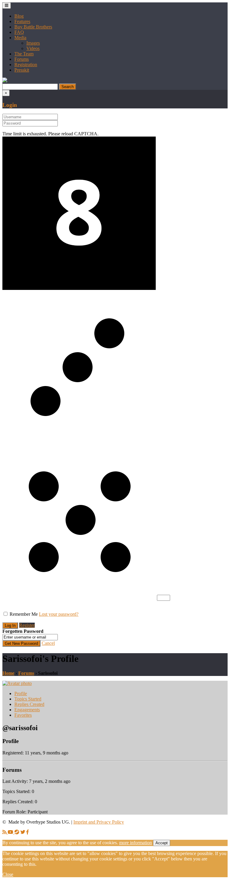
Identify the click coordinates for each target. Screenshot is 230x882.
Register (27, 625)
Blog (19, 16)
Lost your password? (58, 614)
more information (135, 842)
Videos (33, 48)
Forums (21, 59)
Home (8, 673)
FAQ (19, 32)
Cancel (48, 643)
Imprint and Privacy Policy (98, 821)
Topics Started (27, 698)
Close (7, 874)
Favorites (23, 715)
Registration (25, 64)
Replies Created (29, 704)
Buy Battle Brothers (33, 26)
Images (33, 43)
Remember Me (24, 614)
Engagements (27, 709)
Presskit (21, 69)
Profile (20, 693)
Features (22, 21)
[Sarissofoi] (17, 683)
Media (20, 37)
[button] (4, 80)
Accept (161, 843)
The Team (24, 53)
